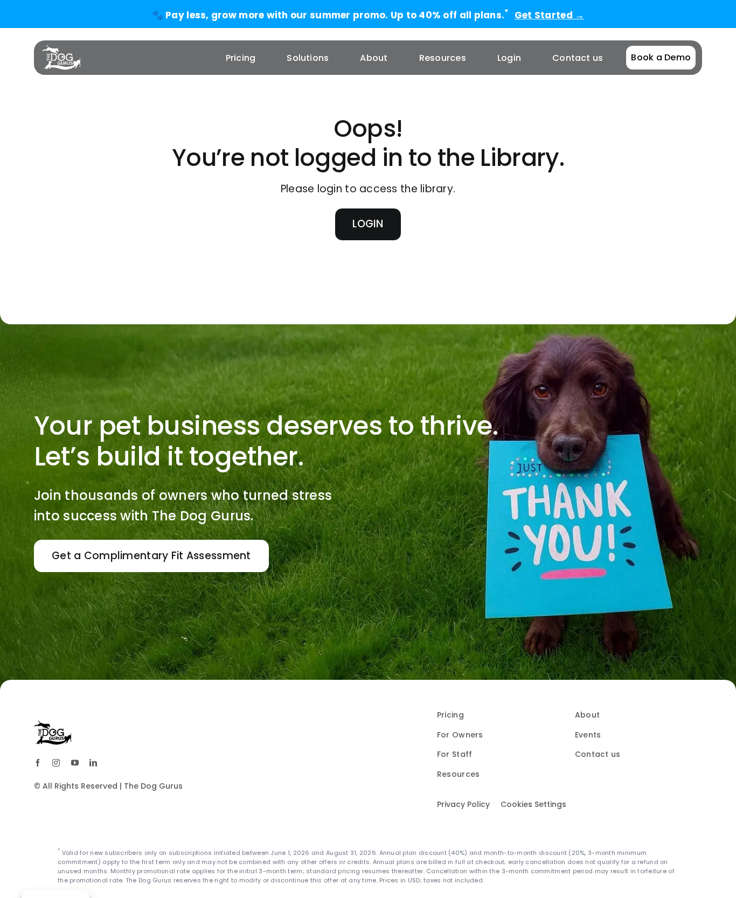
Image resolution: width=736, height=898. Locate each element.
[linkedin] (93, 763)
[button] (151, 556)
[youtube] (75, 763)
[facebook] (37, 763)
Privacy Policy (463, 804)
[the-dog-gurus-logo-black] (53, 725)
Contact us (598, 754)
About (587, 714)
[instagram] (56, 763)
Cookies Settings (533, 804)
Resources (458, 774)
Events (588, 734)
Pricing (450, 714)
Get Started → (550, 15)
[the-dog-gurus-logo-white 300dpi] (61, 49)
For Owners (460, 734)
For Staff (454, 754)
